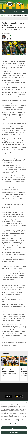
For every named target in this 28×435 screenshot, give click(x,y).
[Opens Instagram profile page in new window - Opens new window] (10, 39)
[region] (14, 418)
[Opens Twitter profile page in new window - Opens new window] (8, 39)
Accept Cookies (14, 432)
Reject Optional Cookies (14, 428)
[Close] (26, 402)
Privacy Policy (18, 420)
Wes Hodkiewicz (10, 35)
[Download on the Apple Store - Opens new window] (8, 396)
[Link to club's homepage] (3, 11)
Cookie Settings (14, 423)
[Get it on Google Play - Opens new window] (18, 397)
